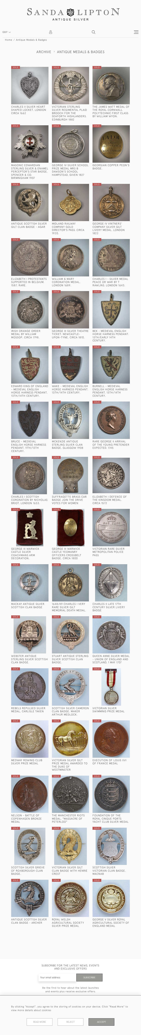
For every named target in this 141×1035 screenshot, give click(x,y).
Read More (39, 1022)
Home (8, 39)
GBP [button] (5, 32)
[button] (93, 32)
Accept (101, 1022)
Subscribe (89, 977)
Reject (70, 1022)
